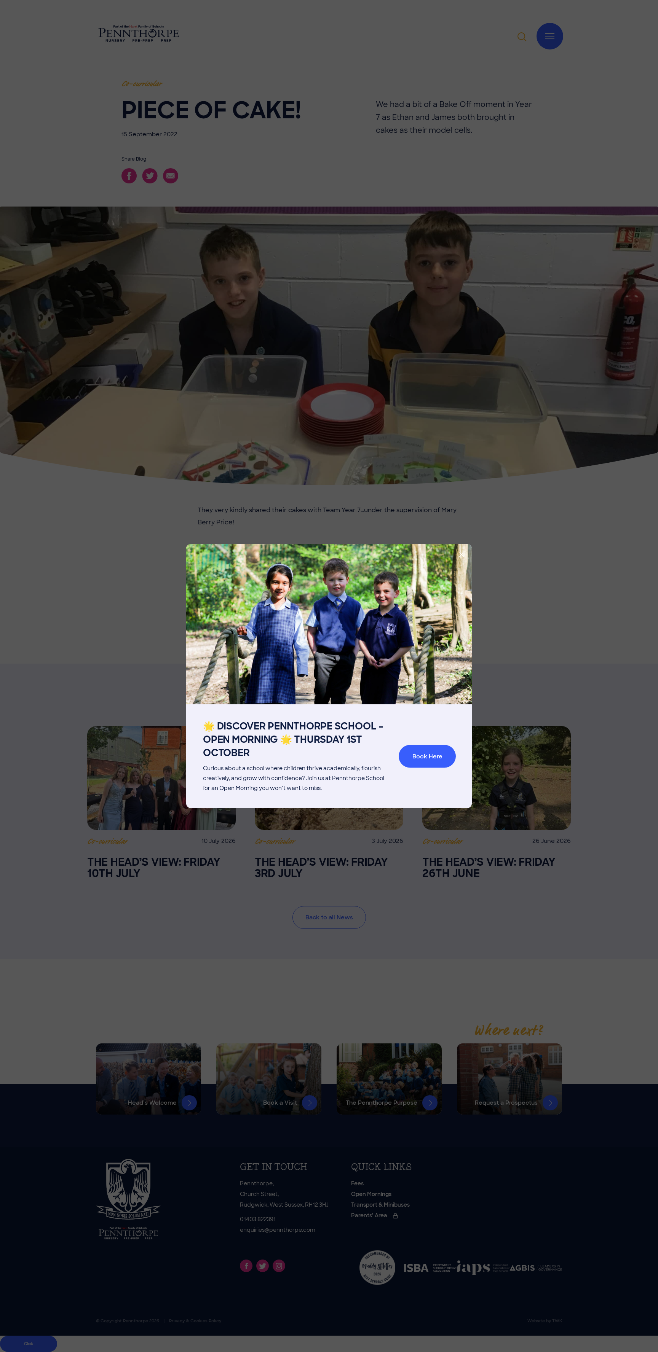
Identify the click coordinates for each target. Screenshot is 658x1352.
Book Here (427, 756)
